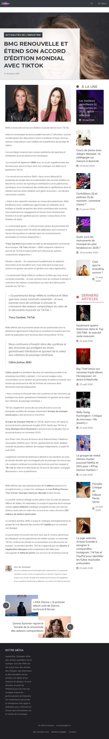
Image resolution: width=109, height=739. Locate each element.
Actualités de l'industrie (23, 35)
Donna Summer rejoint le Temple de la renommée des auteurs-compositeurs (27, 627)
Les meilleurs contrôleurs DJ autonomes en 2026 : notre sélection (88, 108)
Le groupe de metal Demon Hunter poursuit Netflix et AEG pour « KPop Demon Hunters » (88, 463)
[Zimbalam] (5, 3)
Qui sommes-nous (41, 732)
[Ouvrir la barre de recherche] (91, 3)
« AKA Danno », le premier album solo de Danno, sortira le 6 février (49, 605)
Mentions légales (59, 732)
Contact (72, 732)
